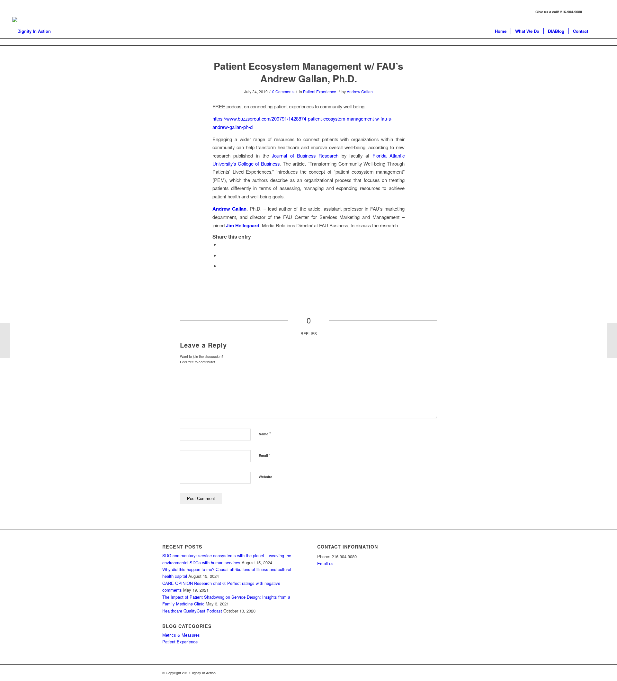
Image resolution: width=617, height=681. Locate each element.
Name (265, 434)
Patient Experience (319, 91)
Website (265, 476)
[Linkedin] (590, 12)
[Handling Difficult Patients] (5, 340)
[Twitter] (600, 12)
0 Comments (283, 91)
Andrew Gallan (360, 91)
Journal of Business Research (305, 155)
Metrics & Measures (181, 635)
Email (265, 455)
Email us (325, 563)
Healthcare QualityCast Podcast (192, 611)
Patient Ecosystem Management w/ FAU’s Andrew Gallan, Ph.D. (308, 72)
